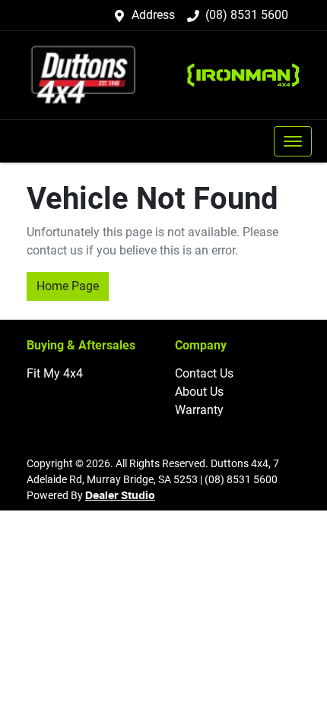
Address (153, 15)
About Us (199, 391)
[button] (293, 141)
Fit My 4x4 (55, 373)
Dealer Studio (120, 496)
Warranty (199, 410)
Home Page (68, 286)
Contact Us (204, 373)
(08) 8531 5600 (246, 15)
